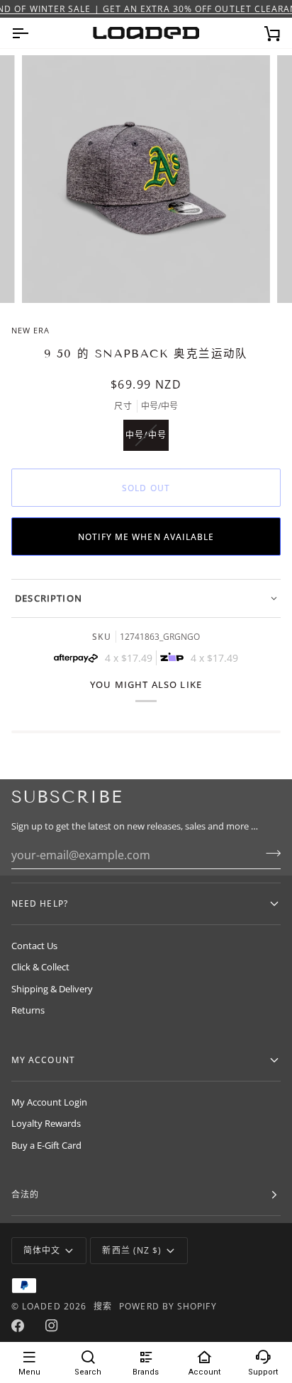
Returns (28, 1010)
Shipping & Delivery (52, 988)
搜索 (103, 1306)
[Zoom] (48, 276)
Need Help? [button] (39, 903)
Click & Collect (40, 966)
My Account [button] (43, 1060)
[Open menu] (32, 33)
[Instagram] (51, 1325)
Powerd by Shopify (167, 1306)
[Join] (269, 853)
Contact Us (34, 945)
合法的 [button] (25, 1194)
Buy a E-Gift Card (46, 1145)
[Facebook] (17, 1325)
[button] (146, 598)
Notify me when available (146, 537)
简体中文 (41, 1250)
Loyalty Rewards (46, 1123)
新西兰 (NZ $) (132, 1250)
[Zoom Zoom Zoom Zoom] (146, 179)
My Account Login (49, 1102)
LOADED (41, 1306)
